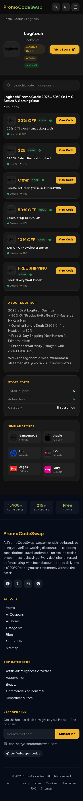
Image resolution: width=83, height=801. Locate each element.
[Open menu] (75, 7)
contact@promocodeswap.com (33, 744)
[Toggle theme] (66, 7)
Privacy (24, 783)
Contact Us (14, 641)
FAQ (34, 788)
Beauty (11, 684)
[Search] (56, 7)
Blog (9, 634)
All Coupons (15, 614)
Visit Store (62, 49)
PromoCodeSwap (24, 533)
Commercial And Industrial (25, 691)
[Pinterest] (38, 584)
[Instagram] (28, 584)
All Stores (13, 621)
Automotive (15, 677)
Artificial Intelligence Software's (28, 671)
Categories (14, 628)
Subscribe (67, 734)
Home (8, 19)
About (11, 783)
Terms (37, 783)
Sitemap (12, 648)
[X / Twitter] (18, 584)
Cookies (52, 783)
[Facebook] (8, 584)
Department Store (19, 698)
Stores (18, 19)
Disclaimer (69, 783)
